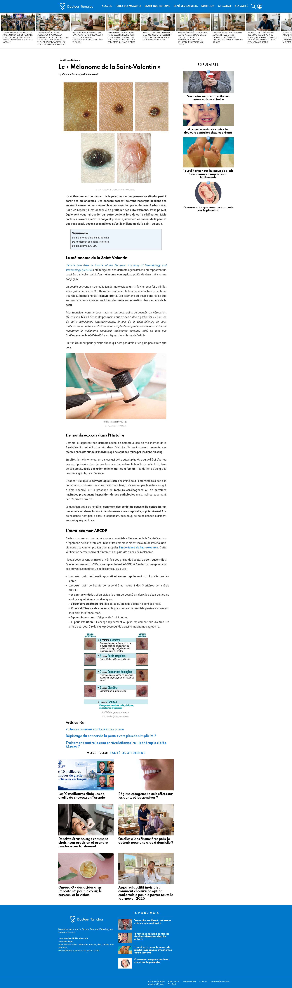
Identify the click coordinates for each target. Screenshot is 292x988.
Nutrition (207, 6)
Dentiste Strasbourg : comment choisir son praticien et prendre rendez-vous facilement (83, 842)
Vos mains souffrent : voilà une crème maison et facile (152, 922)
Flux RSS (172, 984)
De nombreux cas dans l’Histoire (90, 241)
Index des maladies (128, 6)
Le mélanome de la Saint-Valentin (90, 237)
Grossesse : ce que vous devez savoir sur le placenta (152, 961)
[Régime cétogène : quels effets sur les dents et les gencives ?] (146, 774)
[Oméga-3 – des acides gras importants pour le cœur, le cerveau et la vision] (86, 868)
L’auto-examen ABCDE (84, 245)
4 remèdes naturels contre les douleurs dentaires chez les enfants (151, 937)
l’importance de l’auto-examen (138, 547)
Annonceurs (173, 982)
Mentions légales (156, 984)
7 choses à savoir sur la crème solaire (95, 729)
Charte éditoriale (156, 982)
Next (290, 31)
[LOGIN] (259, 6)
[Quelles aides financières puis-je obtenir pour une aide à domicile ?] (146, 819)
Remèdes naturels (186, 6)
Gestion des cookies (219, 982)
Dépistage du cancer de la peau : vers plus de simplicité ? (111, 736)
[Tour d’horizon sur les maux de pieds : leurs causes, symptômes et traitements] (208, 152)
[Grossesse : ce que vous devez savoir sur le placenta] (208, 193)
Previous (1, 31)
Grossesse (224, 6)
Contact (203, 982)
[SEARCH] (253, 6)
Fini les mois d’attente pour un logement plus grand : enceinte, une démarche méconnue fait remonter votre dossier (228, 37)
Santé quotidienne (157, 6)
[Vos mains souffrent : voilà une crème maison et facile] (208, 82)
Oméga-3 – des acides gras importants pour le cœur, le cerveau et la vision (80, 891)
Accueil (107, 6)
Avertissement (189, 982)
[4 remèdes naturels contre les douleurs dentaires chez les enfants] (208, 115)
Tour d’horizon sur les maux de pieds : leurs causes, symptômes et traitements (208, 174)
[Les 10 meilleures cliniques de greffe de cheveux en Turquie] (86, 774)
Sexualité (241, 6)
